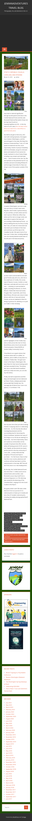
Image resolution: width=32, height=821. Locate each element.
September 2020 (11, 716)
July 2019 (9, 746)
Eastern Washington (9, 520)
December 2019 (11, 735)
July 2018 (9, 774)
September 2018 (11, 769)
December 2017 (11, 790)
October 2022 (10, 714)
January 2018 (10, 787)
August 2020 (10, 719)
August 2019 (10, 744)
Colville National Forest (16, 515)
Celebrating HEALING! (12, 686)
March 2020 (9, 728)
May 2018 (9, 778)
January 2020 (10, 732)
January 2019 (10, 760)
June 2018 (9, 776)
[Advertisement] (16, 31)
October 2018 (10, 767)
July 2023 (9, 703)
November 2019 (11, 737)
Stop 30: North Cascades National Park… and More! (15, 536)
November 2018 (11, 764)
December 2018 (11, 762)
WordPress (16, 817)
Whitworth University (18, 530)
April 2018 (9, 780)
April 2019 (9, 753)
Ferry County (19, 520)
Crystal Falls (7, 517)
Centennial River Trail (9, 513)
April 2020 (9, 725)
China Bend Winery (20, 513)
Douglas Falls (15, 517)
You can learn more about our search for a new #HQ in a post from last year (15, 129)
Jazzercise (17, 526)
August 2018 (10, 771)
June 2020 (9, 721)
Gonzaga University (9, 526)
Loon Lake (6, 528)
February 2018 (10, 785)
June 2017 (9, 799)
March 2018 (9, 783)
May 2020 (9, 723)
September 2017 (11, 797)
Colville (6, 515)
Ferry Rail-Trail (8, 522)
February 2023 (10, 709)
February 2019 (10, 758)
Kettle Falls (24, 526)
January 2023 (10, 712)
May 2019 (9, 751)
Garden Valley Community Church (13, 524)
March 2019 (9, 755)
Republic (13, 528)
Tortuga (24, 817)
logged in (15, 554)
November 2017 (11, 792)
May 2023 (9, 705)
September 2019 (11, 742)
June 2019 (9, 748)
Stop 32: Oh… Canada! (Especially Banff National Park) (14, 540)
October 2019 (10, 739)
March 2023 (9, 707)
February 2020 (10, 730)
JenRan (17, 77)
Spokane (18, 528)
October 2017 (10, 794)
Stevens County (8, 530)
